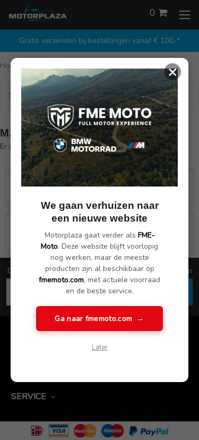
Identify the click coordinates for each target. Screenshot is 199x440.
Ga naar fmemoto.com (99, 319)
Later (100, 347)
